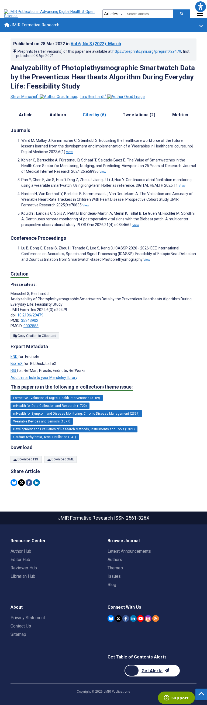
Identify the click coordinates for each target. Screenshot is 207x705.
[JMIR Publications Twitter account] (118, 618)
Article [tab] (26, 114)
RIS (14, 370)
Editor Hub (20, 559)
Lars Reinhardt (93, 96)
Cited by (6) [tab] (94, 114)
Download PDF (28, 459)
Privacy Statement (28, 617)
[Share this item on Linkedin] (36, 482)
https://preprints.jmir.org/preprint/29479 (146, 51)
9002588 (31, 326)
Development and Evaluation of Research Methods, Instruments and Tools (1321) (74, 429)
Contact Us (21, 626)
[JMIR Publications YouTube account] (140, 618)
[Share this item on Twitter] (21, 482)
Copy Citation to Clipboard (36, 336)
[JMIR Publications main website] (50, 13)
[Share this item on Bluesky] (14, 482)
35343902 (29, 320)
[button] (200, 7)
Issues (114, 576)
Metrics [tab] (180, 114)
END (14, 356)
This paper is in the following (72, 387)
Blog (112, 584)
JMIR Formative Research (34, 24)
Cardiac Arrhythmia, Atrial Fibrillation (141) (44, 437)
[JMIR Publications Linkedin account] (133, 618)
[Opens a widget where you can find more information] (176, 698)
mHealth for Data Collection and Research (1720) (50, 406)
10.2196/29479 (30, 315)
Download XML (62, 459)
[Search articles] (181, 13)
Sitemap (18, 634)
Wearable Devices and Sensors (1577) (41, 421)
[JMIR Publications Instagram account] (148, 618)
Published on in (67, 43)
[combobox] (148, 13)
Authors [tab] (58, 114)
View (69, 152)
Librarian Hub (23, 576)
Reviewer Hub (24, 567)
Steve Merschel (25, 96)
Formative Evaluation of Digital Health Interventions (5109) (56, 398)
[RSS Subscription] (155, 618)
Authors (115, 559)
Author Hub (21, 551)
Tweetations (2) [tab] (139, 114)
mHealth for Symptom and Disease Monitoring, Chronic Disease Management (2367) (76, 413)
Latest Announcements (129, 551)
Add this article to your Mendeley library (44, 377)
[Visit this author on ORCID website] (58, 96)
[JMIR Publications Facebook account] (125, 618)
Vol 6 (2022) (96, 43)
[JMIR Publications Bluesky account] (111, 618)
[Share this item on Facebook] (29, 482)
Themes (115, 567)
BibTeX (17, 363)
